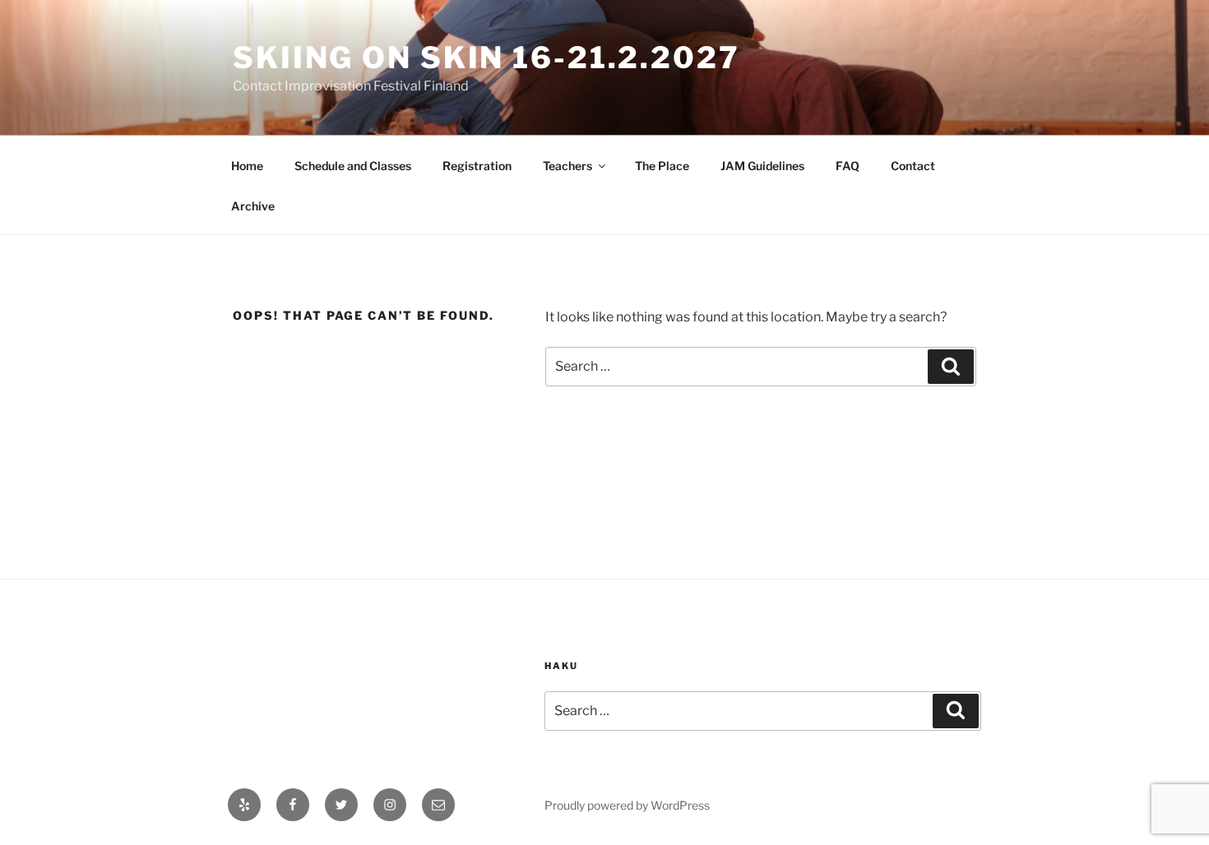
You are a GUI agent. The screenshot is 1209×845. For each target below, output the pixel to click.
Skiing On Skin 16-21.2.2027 (486, 57)
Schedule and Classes (352, 166)
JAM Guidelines (762, 166)
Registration (477, 166)
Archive (253, 206)
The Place (662, 166)
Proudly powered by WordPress (627, 805)
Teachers (567, 166)
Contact (913, 166)
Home (247, 166)
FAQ (847, 166)
